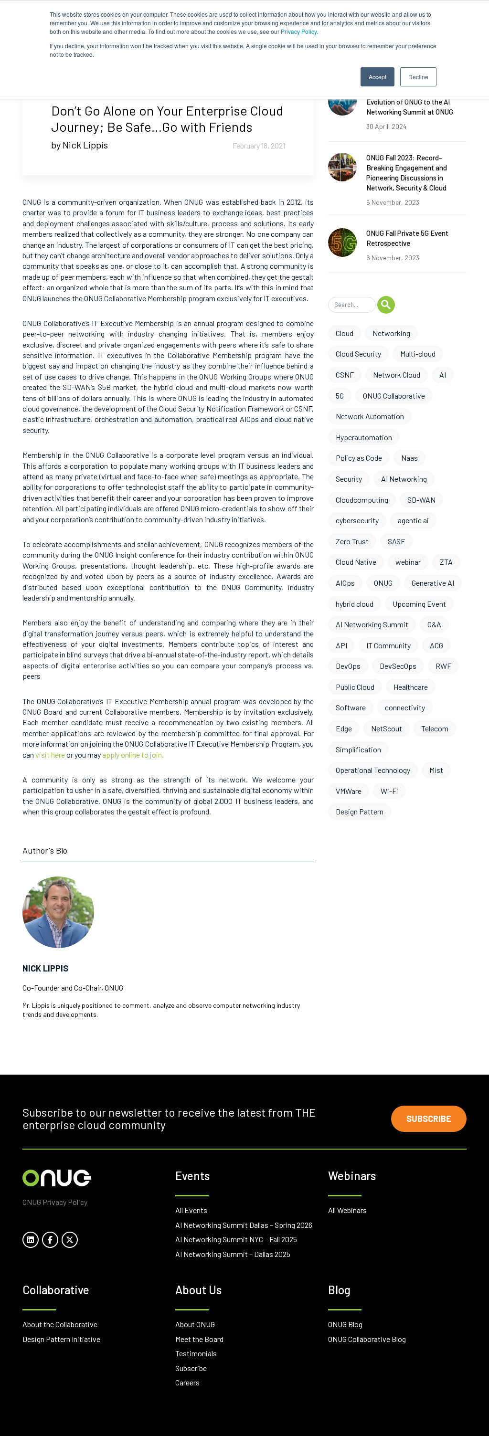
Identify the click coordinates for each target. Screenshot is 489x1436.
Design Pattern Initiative (61, 1338)
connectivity (405, 707)
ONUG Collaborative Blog (367, 1338)
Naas (409, 457)
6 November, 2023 (392, 202)
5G (340, 395)
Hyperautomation (364, 437)
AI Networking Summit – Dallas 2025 (232, 1253)
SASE (396, 541)
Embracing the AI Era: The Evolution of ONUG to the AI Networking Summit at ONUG (409, 101)
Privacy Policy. (299, 31)
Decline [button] (418, 77)
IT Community (388, 645)
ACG (436, 645)
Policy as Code (359, 457)
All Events (191, 1209)
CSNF (345, 374)
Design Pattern (359, 811)
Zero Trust (352, 541)
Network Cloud (396, 374)
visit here (50, 754)
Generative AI (433, 582)
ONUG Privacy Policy (54, 1201)
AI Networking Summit (372, 624)
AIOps (345, 582)
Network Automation (370, 416)
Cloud (344, 333)
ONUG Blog (345, 1324)
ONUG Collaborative (394, 395)
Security (349, 478)
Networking (391, 333)
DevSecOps (398, 665)
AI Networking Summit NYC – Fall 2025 (236, 1239)
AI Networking (404, 478)
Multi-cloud (418, 353)
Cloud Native (356, 561)
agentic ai (413, 520)
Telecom (434, 728)
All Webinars (347, 1209)
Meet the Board (199, 1338)
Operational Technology (373, 769)
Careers (187, 1382)
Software (351, 707)
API (341, 645)
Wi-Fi (389, 790)
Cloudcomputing (362, 499)
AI (442, 374)
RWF (443, 665)
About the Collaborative (59, 1324)
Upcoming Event (419, 603)
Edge (344, 728)
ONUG (383, 582)
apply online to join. (133, 754)
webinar (408, 561)
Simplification (358, 749)
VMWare (348, 790)
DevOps (348, 665)
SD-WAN (421, 499)
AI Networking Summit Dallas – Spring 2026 (243, 1224)
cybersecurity (357, 520)
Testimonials (196, 1353)
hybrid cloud (354, 603)
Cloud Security (358, 353)
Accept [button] (377, 77)
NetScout (386, 728)
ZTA (446, 561)
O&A (434, 624)
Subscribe (428, 1118)
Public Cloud (355, 686)
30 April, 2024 (386, 126)
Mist (436, 769)
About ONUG (195, 1324)
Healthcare (410, 686)
